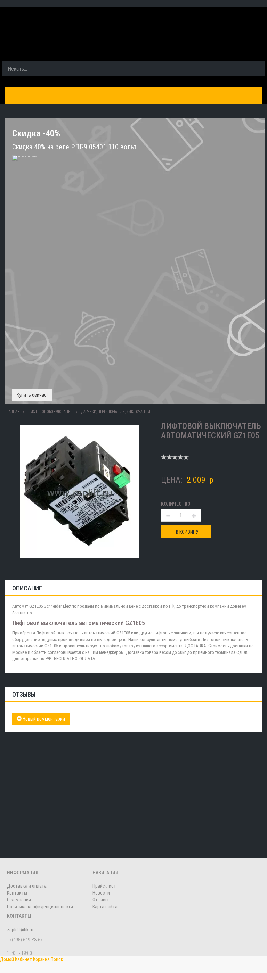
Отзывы (100, 900)
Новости (101, 893)
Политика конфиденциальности (40, 906)
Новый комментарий (43, 719)
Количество (176, 504)
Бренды (53, 96)
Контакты (153, 96)
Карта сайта (105, 906)
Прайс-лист (104, 886)
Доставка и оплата (102, 96)
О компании (193, 96)
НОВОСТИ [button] (232, 96)
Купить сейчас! (32, 395)
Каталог (21, 96)
